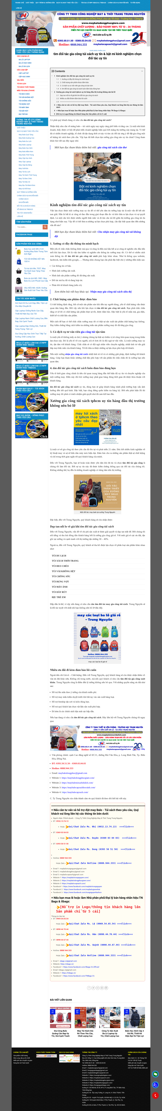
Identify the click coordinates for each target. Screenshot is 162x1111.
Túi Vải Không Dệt (26, 97)
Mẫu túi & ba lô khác (26, 90)
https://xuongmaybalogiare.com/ (100, 1075)
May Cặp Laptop (25, 162)
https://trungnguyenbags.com (99, 1085)
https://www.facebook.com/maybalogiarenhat (82, 889)
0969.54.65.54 (62, 919)
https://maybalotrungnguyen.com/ (75, 877)
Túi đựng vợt (60, 581)
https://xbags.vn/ (67, 964)
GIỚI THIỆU (30, 3)
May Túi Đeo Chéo (25, 178)
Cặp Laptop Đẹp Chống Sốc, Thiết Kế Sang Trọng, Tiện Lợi (30, 327)
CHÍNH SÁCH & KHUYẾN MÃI (118, 3)
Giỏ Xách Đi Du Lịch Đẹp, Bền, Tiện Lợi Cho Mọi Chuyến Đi (31, 304)
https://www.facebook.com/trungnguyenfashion (83, 892)
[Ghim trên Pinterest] (102, 988)
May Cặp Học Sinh (25, 158)
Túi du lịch (59, 555)
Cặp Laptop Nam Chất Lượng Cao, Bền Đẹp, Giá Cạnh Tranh (31, 320)
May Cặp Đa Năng (25, 165)
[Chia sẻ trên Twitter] (93, 988)
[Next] (145, 1025)
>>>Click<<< (124, 863)
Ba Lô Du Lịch (24, 66)
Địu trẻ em (59, 597)
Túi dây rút (59, 592)
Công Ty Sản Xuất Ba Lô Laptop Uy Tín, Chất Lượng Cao (110, 1033)
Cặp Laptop (24, 73)
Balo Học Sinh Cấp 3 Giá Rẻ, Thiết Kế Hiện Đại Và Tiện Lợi (134, 1033)
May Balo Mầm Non (26, 151)
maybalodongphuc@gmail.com (72, 773)
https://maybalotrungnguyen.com (101, 1083)
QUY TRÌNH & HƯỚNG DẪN (45, 3)
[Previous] (49, 1025)
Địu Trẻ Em (23, 114)
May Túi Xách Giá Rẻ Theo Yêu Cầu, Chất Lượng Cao (85, 1033)
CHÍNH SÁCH (23, 199)
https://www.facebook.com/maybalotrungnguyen (82, 886)
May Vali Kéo (23, 168)
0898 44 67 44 (62, 940)
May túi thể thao (25, 189)
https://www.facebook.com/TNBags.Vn (78, 976)
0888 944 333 (66, 858)
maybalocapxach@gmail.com (98, 1068)
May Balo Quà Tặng (26, 135)
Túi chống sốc (61, 576)
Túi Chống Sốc (25, 101)
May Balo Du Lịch (25, 141)
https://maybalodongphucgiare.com (101, 1080)
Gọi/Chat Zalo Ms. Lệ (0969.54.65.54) (92, 923)
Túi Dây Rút (23, 111)
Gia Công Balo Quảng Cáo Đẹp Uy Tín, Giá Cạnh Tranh (60, 1033)
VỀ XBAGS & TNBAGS (25, 209)
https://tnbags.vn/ (69, 973)
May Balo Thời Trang (26, 155)
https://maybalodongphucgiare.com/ (76, 880)
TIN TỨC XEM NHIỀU (24, 213)
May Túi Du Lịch (24, 172)
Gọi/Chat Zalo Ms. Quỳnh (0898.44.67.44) (94, 945)
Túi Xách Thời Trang (26, 87)
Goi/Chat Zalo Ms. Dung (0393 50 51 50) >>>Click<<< (102, 849)
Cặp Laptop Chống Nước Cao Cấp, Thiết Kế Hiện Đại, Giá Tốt (29, 312)
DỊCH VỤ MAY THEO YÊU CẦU (67, 3)
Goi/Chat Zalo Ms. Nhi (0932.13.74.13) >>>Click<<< (101, 826)
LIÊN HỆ (19, 8)
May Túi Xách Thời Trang (28, 175)
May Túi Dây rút (24, 182)
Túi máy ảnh (59, 587)
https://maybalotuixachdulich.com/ (77, 782)
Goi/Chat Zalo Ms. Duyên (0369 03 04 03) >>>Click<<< (102, 838)
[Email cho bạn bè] (98, 988)
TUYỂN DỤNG (135, 3)
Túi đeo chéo (24, 94)
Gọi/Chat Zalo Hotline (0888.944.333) (92, 863)
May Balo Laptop (25, 145)
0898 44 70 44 (62, 929)
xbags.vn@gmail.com (68, 961)
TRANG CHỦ (19, 3)
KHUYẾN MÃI (23, 202)
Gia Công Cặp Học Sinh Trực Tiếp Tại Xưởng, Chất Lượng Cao (30, 335)
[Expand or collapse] (142, 71)
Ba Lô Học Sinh (25, 63)
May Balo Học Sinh (25, 148)
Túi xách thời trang (65, 561)
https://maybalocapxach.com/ (74, 883)
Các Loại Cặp (22, 70)
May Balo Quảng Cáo (26, 138)
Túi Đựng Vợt (24, 104)
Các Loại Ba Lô (23, 56)
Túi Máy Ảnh (24, 107)
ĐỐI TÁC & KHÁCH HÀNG (26, 206)
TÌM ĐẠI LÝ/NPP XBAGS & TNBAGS (93, 3)
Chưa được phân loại (97, 50)
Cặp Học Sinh (24, 77)
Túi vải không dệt (63, 571)
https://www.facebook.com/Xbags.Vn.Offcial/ (81, 967)
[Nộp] (45, 227)
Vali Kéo (20, 80)
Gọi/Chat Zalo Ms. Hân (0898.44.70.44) (93, 934)
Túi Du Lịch (21, 84)
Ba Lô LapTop (24, 60)
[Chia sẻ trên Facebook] (89, 988)
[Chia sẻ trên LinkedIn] (106, 988)
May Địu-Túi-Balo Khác (27, 185)
